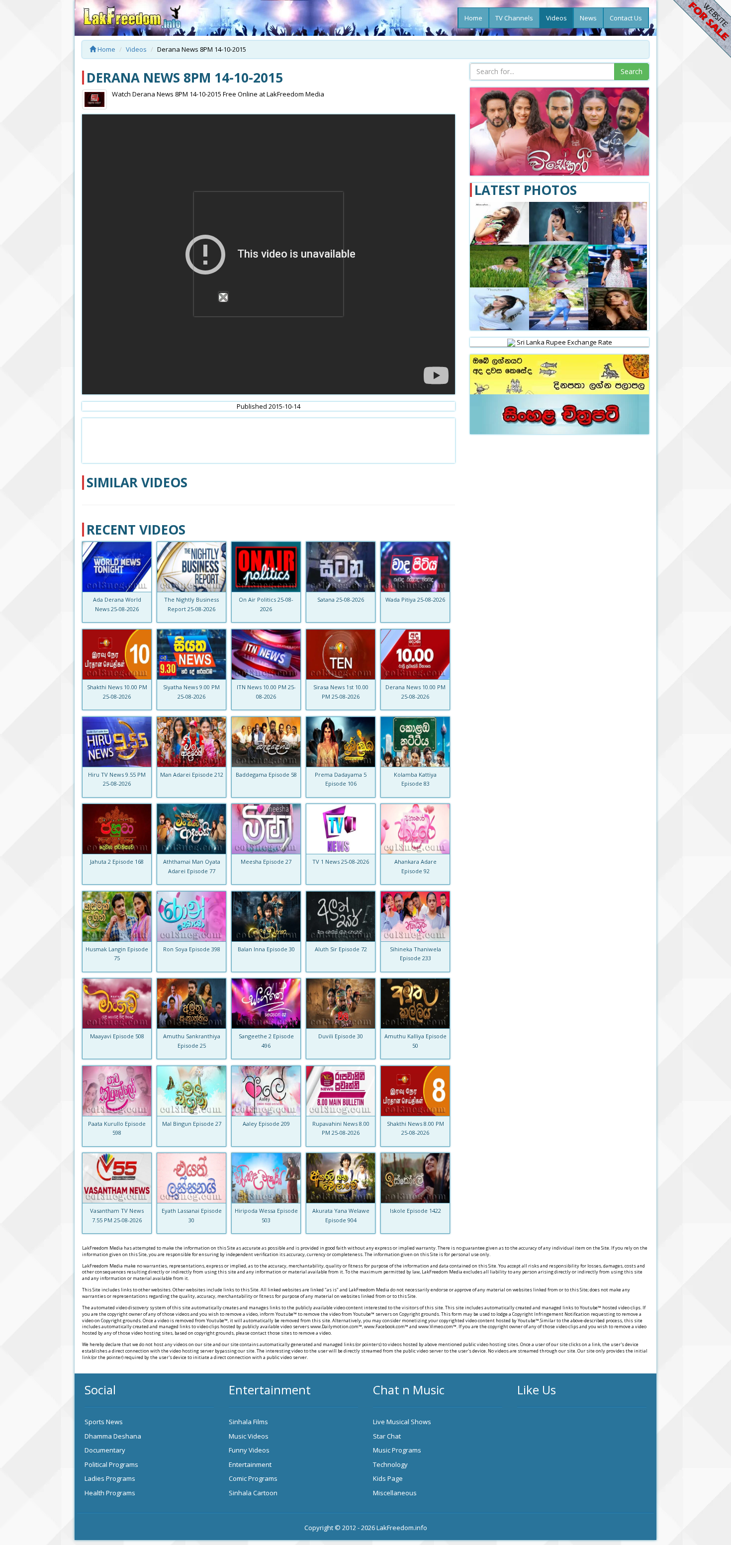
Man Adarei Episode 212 (191, 774)
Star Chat (387, 1436)
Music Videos (249, 1436)
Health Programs (110, 1492)
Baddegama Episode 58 (266, 774)
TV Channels (514, 17)
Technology (390, 1464)
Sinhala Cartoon (253, 1492)
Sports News (104, 1421)
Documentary (105, 1450)
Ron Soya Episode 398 (191, 949)
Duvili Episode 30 (340, 1036)
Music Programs (397, 1450)
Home (473, 17)
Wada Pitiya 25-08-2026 (415, 599)
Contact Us (626, 17)
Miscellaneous (395, 1492)
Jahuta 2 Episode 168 (117, 861)
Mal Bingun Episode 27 (191, 1123)
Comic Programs (253, 1478)
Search (631, 71)
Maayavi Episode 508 (117, 1036)
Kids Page (388, 1478)
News (588, 17)
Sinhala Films (248, 1421)
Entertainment (250, 1464)
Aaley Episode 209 (266, 1123)
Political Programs (111, 1464)
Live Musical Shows (402, 1421)
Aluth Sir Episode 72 (341, 949)
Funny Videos (249, 1450)
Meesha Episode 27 (266, 861)
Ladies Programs (110, 1478)
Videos (556, 17)
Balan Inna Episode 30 (266, 949)
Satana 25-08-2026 (340, 599)
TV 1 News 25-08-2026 (340, 861)
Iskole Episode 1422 (415, 1210)
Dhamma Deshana (113, 1436)
